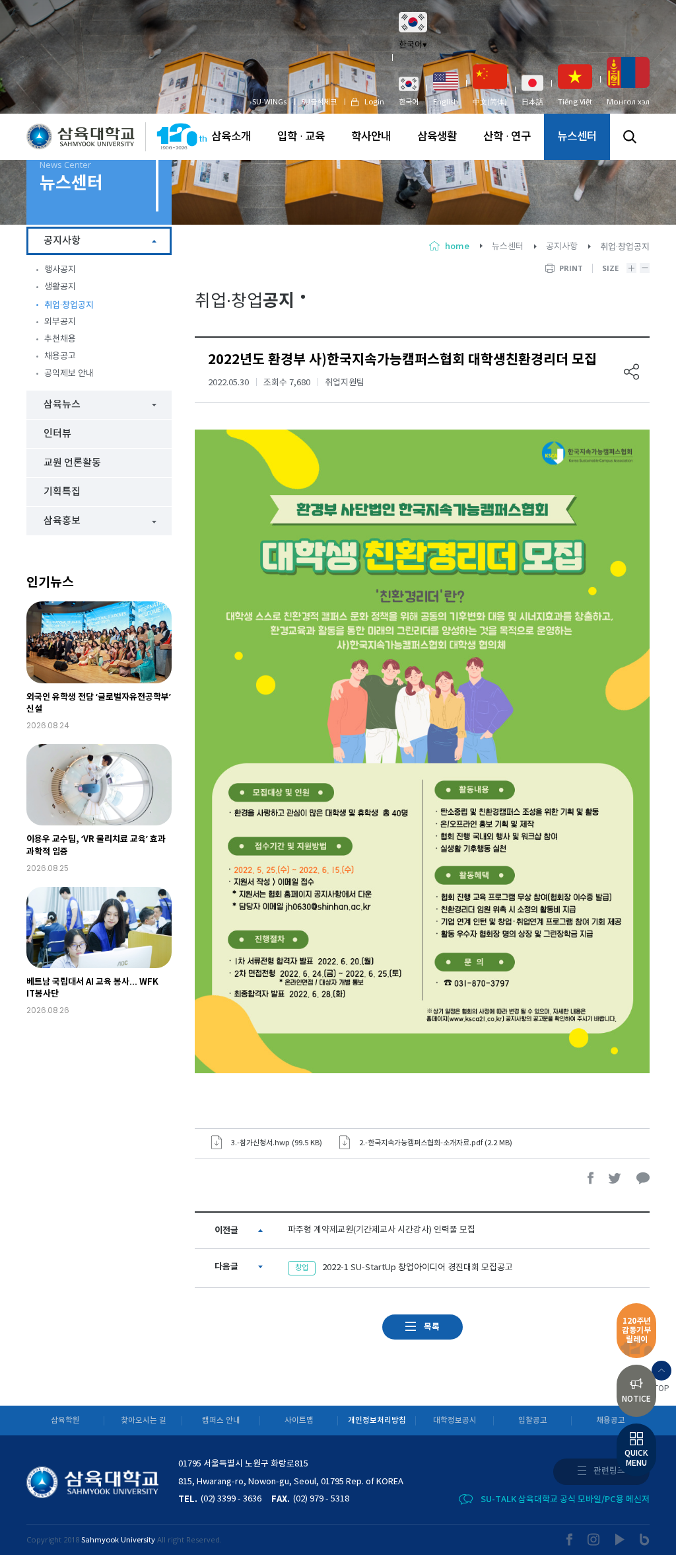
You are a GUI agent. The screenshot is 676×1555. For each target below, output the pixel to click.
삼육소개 (231, 136)
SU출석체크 (319, 102)
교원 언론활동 (72, 463)
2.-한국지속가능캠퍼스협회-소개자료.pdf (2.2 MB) (435, 1143)
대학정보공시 (455, 1420)
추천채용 (60, 339)
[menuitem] (409, 90)
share (632, 371)
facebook (591, 1178)
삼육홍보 (62, 521)
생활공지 (60, 287)
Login (374, 102)
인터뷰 (57, 433)
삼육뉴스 (62, 404)
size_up (631, 268)
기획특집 (62, 492)
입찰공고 (532, 1420)
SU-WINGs (269, 102)
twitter (615, 1178)
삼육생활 (437, 136)
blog (645, 1539)
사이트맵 (299, 1420)
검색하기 (630, 137)
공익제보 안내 (69, 374)
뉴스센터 (577, 136)
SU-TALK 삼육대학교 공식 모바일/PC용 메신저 (565, 1499)
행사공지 (60, 270)
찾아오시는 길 (143, 1420)
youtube (620, 1539)
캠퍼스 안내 (221, 1420)
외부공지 (60, 322)
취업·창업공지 (69, 305)
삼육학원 (65, 1420)
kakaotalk (643, 1178)
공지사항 (562, 247)
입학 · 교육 (301, 136)
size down (645, 268)
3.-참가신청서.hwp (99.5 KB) (276, 1143)
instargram (594, 1539)
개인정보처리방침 (377, 1420)
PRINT (571, 268)
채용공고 (60, 356)
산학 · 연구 (507, 136)
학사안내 (371, 136)
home (457, 246)
